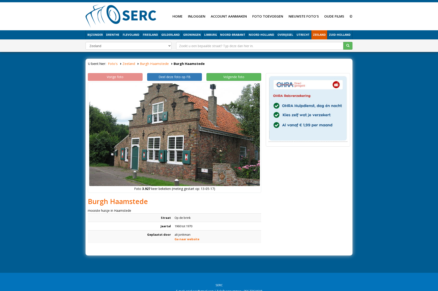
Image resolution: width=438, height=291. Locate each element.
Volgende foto (233, 77)
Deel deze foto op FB (174, 77)
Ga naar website (187, 239)
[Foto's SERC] (121, 15)
